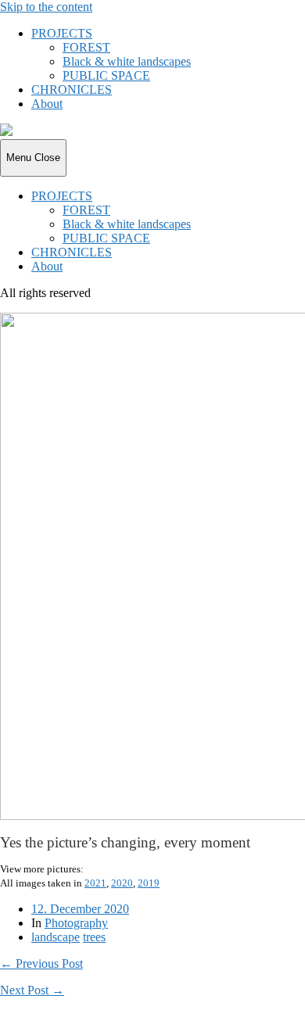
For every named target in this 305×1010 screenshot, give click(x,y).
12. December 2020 (80, 908)
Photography (76, 922)
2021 (95, 883)
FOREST (86, 47)
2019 (149, 883)
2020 (122, 883)
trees (94, 937)
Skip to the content (46, 6)
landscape (55, 937)
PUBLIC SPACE (106, 75)
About (47, 103)
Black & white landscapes (127, 61)
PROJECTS (61, 33)
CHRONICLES (71, 89)
